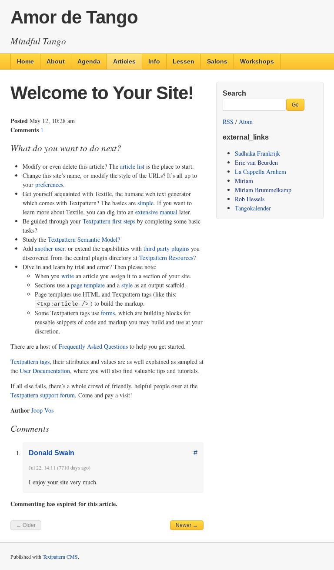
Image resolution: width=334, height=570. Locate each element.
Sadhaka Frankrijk (257, 153)
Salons (217, 61)
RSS (228, 121)
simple (145, 203)
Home (25, 61)
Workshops (257, 61)
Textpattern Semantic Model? (84, 239)
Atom (246, 121)
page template (88, 285)
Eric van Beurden (256, 162)
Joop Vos (42, 410)
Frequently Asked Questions (93, 346)
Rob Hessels (249, 199)
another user (49, 248)
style (127, 285)
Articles (124, 61)
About (56, 61)
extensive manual (156, 212)
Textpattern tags (30, 361)
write (67, 276)
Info (154, 61)
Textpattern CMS (60, 556)
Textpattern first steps (109, 221)
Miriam (244, 181)
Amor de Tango (74, 17)
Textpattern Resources (166, 257)
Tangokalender (253, 208)
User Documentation (45, 371)
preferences (49, 184)
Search (234, 93)
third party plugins (166, 248)
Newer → (187, 525)
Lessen (183, 61)
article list (132, 166)
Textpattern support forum (42, 395)
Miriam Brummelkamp (263, 190)
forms (108, 313)
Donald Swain (51, 453)
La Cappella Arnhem (260, 171)
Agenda (88, 61)
